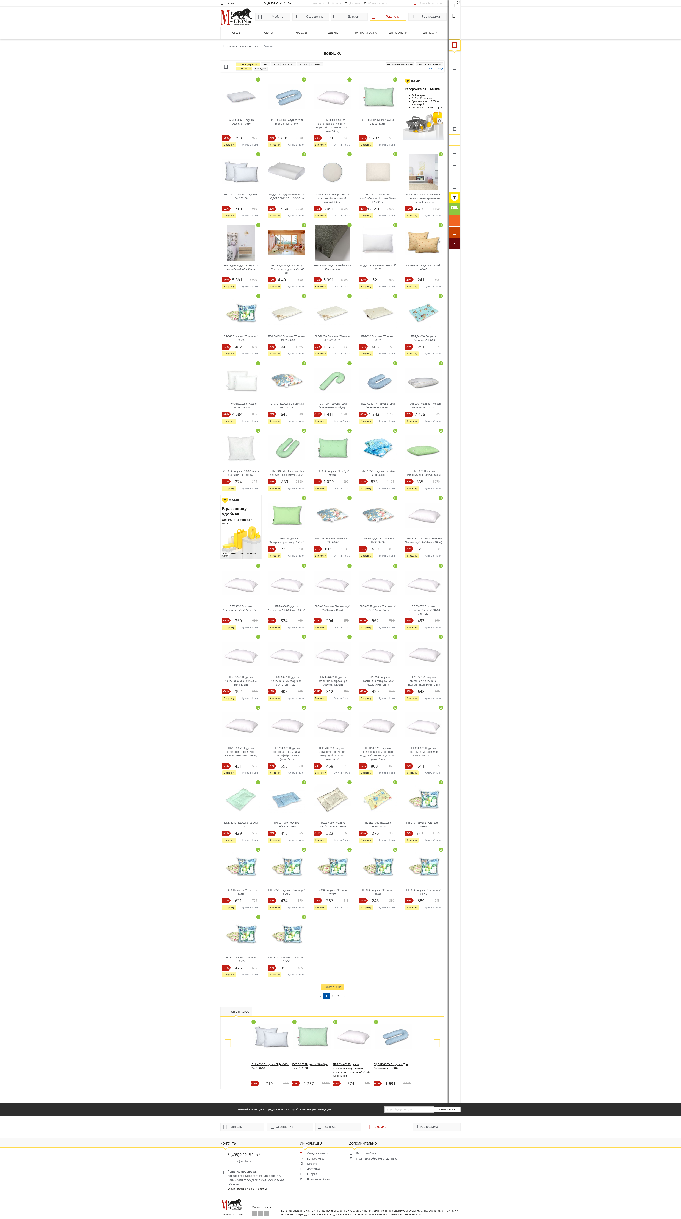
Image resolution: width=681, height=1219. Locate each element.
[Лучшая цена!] (454, 243)
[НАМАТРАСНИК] (454, 82)
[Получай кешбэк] (454, 209)
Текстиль (392, 16)
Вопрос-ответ (316, 1159)
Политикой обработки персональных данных (32, 1211)
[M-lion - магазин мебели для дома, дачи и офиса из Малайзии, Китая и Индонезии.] (236, 16)
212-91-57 (244, 1154)
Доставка (313, 1169)
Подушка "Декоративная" (429, 64)
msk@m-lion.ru (243, 1161)
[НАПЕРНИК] (454, 94)
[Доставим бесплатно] (454, 220)
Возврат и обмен (319, 1179)
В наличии (245, 68)
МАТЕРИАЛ (288, 64)
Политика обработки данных (376, 1159)
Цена (264, 64)
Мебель (277, 16)
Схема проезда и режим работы (247, 1188)
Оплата (312, 1164)
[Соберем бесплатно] (454, 232)
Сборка (312, 1174)
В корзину (229, 144)
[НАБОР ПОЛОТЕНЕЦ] (454, 59)
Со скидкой (260, 68)
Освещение (314, 16)
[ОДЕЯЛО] (454, 105)
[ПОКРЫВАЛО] (454, 151)
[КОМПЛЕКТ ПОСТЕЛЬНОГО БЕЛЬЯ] (454, 163)
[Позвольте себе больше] (454, 197)
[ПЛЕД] (454, 117)
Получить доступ (35, 1199)
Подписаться (447, 1109)
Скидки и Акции (317, 1153)
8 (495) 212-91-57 (278, 2)
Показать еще (332, 987)
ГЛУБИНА (315, 64)
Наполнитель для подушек (400, 64)
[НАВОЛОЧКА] (454, 71)
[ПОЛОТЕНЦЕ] (454, 174)
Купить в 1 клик (250, 144)
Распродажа (431, 16)
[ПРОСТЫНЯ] (454, 186)
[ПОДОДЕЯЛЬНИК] (454, 128)
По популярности (248, 64)
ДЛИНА (302, 64)
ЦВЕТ (275, 64)
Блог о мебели (366, 1153)
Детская (354, 16)
